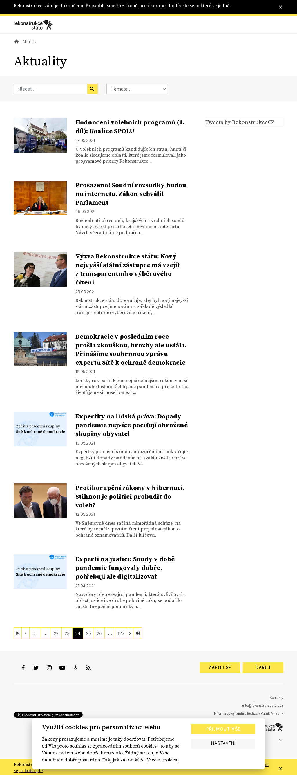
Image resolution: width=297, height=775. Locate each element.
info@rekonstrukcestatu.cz (262, 706)
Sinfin (240, 714)
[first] (17, 633)
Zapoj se (220, 667)
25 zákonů (127, 5)
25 (88, 633)
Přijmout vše (223, 729)
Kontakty (276, 698)
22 (56, 633)
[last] (138, 633)
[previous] (25, 633)
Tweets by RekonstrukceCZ (240, 122)
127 (120, 633)
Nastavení (223, 743)
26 (99, 633)
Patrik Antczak (272, 714)
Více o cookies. (162, 759)
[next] (130, 633)
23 (67, 633)
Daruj (263, 667)
